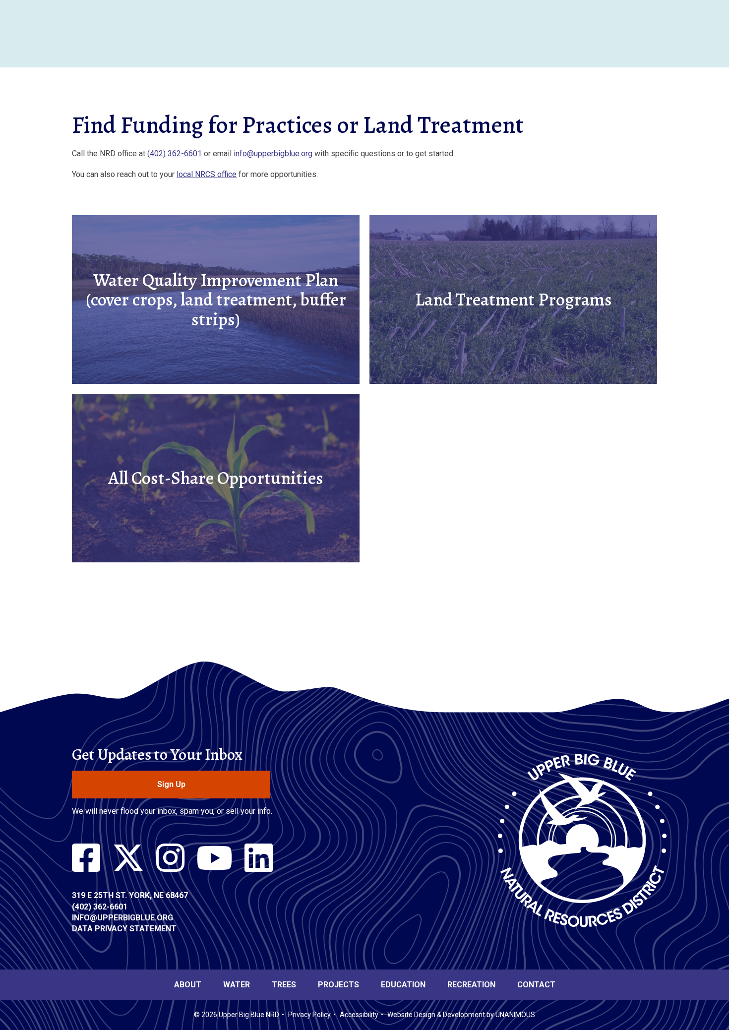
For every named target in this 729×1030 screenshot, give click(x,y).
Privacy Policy (309, 1015)
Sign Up (171, 784)
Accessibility (359, 1015)
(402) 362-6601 (174, 153)
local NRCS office (207, 174)
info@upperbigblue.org (273, 153)
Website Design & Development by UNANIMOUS (461, 1015)
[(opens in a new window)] (86, 858)
